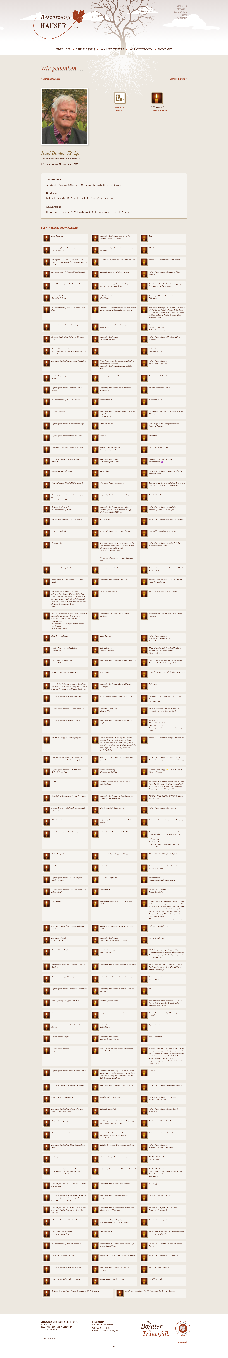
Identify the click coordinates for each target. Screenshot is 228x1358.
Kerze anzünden (159, 110)
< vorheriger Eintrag (50, 78)
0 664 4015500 (106, 1328)
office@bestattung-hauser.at (111, 1330)
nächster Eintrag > (178, 78)
